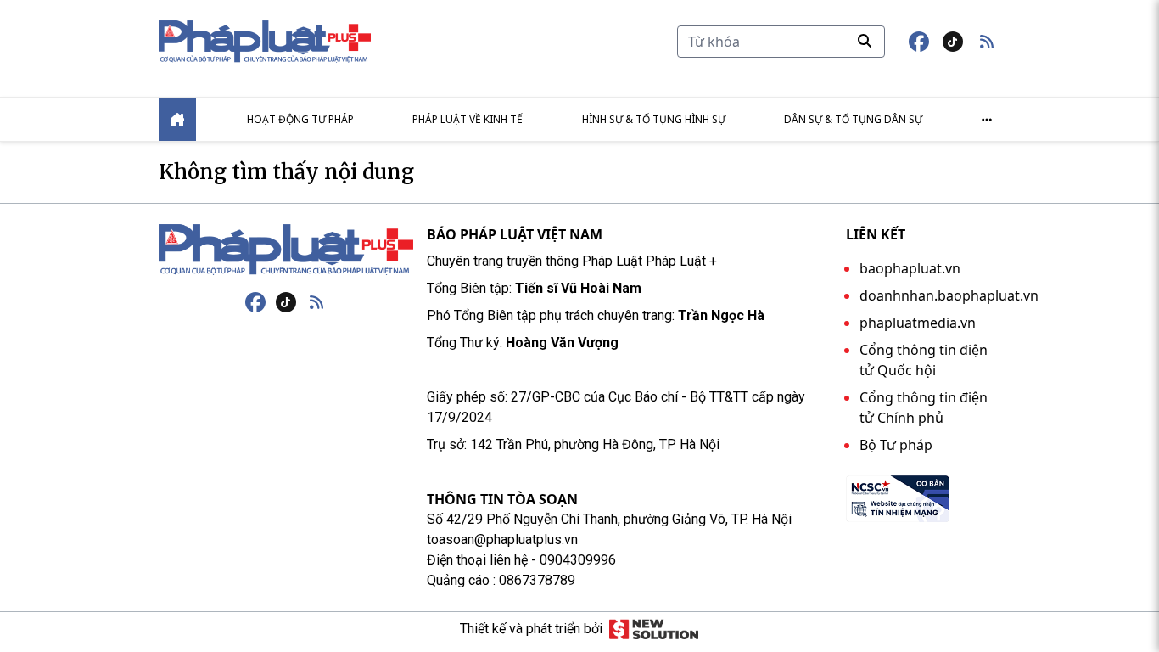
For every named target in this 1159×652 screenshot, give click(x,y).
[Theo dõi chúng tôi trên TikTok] (952, 41)
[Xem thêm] (986, 119)
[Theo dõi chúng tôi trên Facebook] (918, 41)
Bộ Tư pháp (895, 445)
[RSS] (316, 302)
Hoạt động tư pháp (300, 119)
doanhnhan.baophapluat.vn (949, 295)
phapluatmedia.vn (917, 322)
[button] (986, 41)
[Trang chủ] (286, 249)
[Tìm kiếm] (864, 41)
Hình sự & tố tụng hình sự (653, 119)
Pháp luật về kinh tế (467, 119)
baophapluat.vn (909, 268)
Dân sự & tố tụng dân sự (853, 119)
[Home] (177, 119)
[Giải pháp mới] (653, 629)
